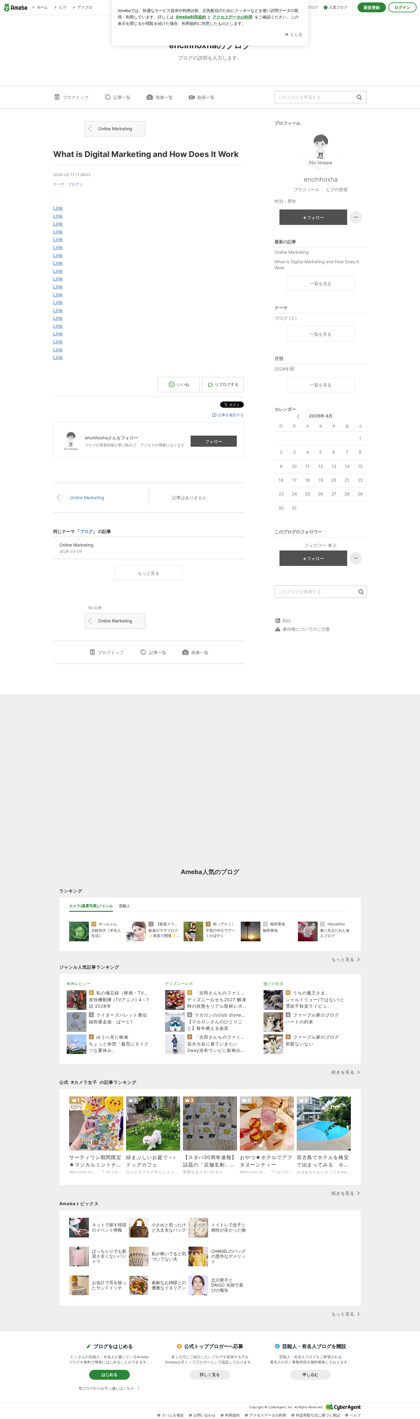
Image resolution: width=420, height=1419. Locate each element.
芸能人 (124, 906)
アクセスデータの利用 (267, 1415)
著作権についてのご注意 (306, 629)
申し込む (311, 1374)
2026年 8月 (321, 415)
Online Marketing (115, 128)
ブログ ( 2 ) (286, 318)
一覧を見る (320, 283)
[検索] (359, 97)
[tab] (91, 906)
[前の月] (298, 416)
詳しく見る (210, 1374)
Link (58, 208)
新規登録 (372, 7)
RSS (287, 620)
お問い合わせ (204, 1415)
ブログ (73, 184)
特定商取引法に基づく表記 (318, 1415)
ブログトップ (76, 97)
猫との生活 (273, 983)
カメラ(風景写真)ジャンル (91, 906)
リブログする (227, 384)
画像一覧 (164, 97)
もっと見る (148, 573)
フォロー (213, 441)
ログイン (402, 7)
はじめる (109, 1374)
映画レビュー (79, 983)
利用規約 (232, 1415)
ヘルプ (355, 1415)
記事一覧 (122, 97)
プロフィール (306, 189)
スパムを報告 (173, 1415)
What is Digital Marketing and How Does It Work (146, 154)
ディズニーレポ (179, 983)
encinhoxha (321, 179)
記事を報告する (231, 415)
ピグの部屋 (337, 189)
